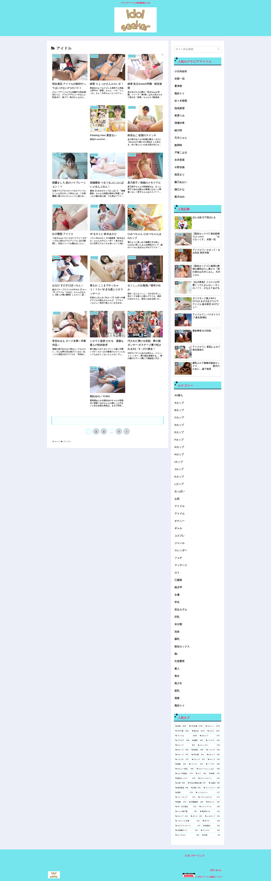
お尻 (177, 498)
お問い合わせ (215, 870)
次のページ (108, 420)
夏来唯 (178, 86)
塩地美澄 (179, 108)
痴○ (176, 653)
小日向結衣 (180, 71)
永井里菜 (179, 159)
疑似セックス (182, 646)
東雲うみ (179, 115)
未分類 (178, 624)
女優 (177, 594)
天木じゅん (180, 137)
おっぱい (179, 491)
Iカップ (178, 461)
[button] (218, 49)
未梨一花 (179, 78)
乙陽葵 (178, 580)
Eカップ (179, 432)
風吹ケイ (179, 93)
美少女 (178, 683)
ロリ (177, 572)
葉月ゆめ (179, 196)
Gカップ (179, 447)
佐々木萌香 (180, 100)
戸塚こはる (180, 152)
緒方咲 (178, 130)
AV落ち (178, 395)
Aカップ (179, 402)
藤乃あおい (180, 182)
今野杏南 (179, 167)
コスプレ (179, 535)
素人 (177, 668)
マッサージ (180, 565)
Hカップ (179, 454)
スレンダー (180, 550)
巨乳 (177, 616)
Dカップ (179, 425)
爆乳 (177, 639)
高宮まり (179, 174)
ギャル (178, 528)
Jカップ (178, 469)
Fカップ (179, 439)
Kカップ (179, 476)
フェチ (178, 557)
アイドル (179, 506)
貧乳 (177, 690)
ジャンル (179, 543)
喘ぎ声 (178, 587)
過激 (177, 698)
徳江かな (179, 189)
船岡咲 (178, 145)
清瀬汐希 (179, 122)
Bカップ (179, 410)
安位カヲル (180, 609)
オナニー (179, 520)
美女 (177, 676)
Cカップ (179, 417)
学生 (177, 602)
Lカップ (179, 484)
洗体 (177, 631)
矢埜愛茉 (179, 661)
